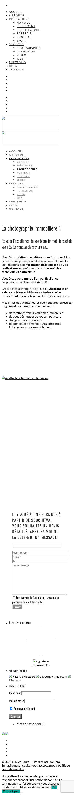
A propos (16, 15)
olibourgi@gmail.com (53, 676)
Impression (26, 51)
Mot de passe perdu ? (30, 723)
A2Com (55, 761)
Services (16, 44)
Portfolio (17, 62)
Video (21, 55)
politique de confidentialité (27, 602)
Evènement (26, 26)
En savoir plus (41, 665)
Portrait (24, 33)
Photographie (28, 47)
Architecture (28, 29)
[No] (21, 792)
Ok (54, 787)
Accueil (15, 11)
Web (20, 58)
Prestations (19, 19)
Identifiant (15, 693)
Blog (13, 65)
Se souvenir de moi (24, 708)
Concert (24, 37)
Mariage (24, 22)
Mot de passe (16, 701)
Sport (21, 40)
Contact (16, 69)
